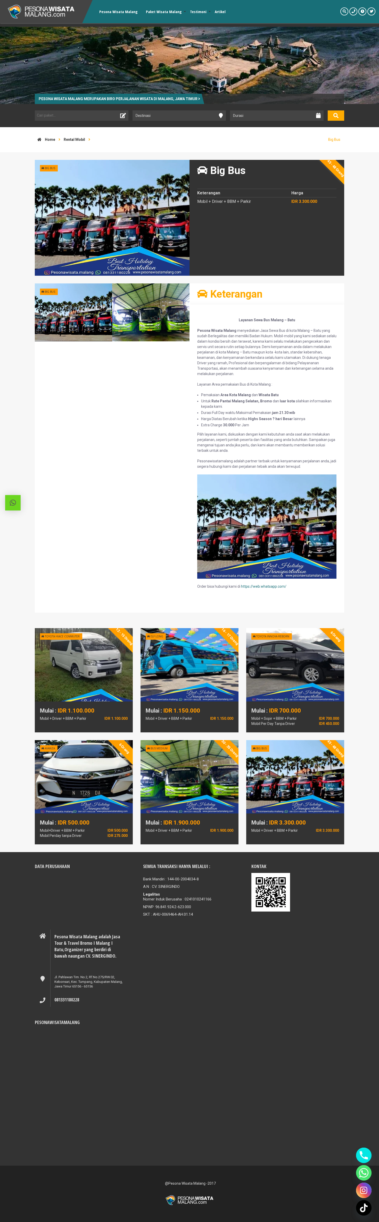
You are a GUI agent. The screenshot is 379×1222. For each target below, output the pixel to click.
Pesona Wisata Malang (118, 11)
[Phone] (364, 1155)
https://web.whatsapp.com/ (263, 586)
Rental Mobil (74, 139)
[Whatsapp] (364, 1173)
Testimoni (198, 11)
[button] (13, 502)
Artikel (220, 11)
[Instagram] (364, 1190)
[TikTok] (364, 1208)
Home (49, 139)
